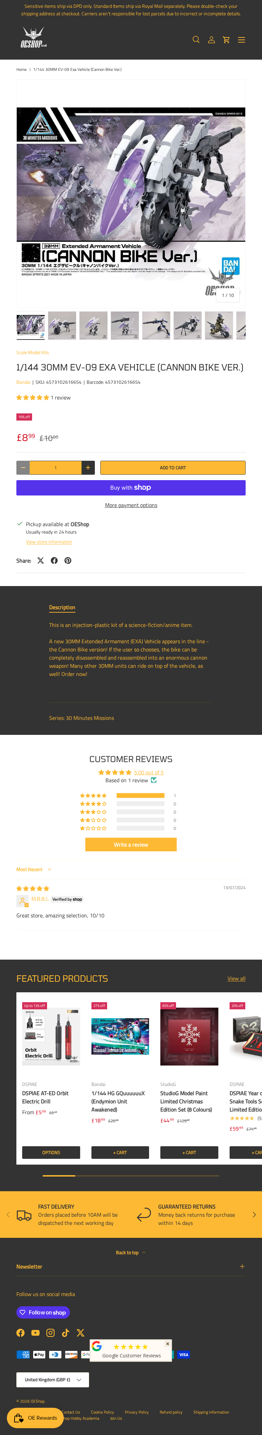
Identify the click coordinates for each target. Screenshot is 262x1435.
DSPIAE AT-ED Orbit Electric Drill (45, 1097)
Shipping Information (211, 1412)
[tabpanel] (131, 656)
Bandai (23, 381)
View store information (49, 541)
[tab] (62, 607)
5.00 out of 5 (149, 772)
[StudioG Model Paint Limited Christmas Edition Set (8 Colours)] (189, 1036)
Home (21, 69)
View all (237, 978)
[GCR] (97, 1346)
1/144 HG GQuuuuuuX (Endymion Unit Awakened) (118, 1101)
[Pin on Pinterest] (68, 560)
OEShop (37, 1401)
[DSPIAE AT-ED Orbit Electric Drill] (51, 1036)
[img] (32, 888)
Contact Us (70, 1412)
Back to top (128, 1252)
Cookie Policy (102, 1412)
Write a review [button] (131, 844)
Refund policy (171, 1412)
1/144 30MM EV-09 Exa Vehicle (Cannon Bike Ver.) (77, 69)
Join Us (116, 1418)
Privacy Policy (137, 1412)
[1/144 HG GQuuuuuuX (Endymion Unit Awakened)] (120, 1036)
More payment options (131, 505)
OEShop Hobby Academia (77, 1418)
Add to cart (173, 467)
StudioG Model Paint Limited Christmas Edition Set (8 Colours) (186, 1101)
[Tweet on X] (40, 560)
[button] (226, 39)
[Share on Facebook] (54, 560)
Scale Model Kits (32, 352)
